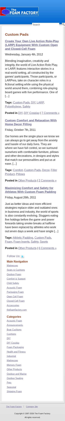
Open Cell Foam (15, 296)
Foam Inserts (21, 241)
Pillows (20, 174)
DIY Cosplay (32, 112)
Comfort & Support (16, 278)
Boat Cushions (14, 329)
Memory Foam (14, 365)
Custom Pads (21, 102)
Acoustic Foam (14, 287)
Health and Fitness (16, 351)
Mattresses (12, 265)
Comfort (18, 170)
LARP (40, 102)
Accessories (13, 305)
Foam (8, 241)
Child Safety (13, 283)
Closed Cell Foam (16, 301)
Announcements (15, 325)
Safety (26, 106)
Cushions (11, 334)
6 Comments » (48, 248)
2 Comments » (48, 180)
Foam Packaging (15, 347)
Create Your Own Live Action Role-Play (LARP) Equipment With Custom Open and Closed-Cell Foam (32, 45)
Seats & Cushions (16, 270)
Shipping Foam (14, 391)
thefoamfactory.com (17, 309)
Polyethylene (13, 106)
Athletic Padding (23, 237)
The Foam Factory (14, 406)
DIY (33, 102)
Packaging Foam (15, 292)
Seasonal (11, 387)
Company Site (32, 406)
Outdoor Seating (15, 378)
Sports (44, 241)
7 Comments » (50, 112)
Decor (45, 170)
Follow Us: (14, 256)
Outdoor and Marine (17, 374)
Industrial (11, 356)
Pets (9, 382)
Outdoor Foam (14, 274)
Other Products (27, 180)
